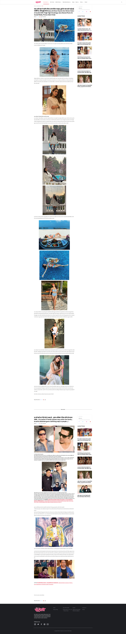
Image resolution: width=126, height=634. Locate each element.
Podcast (86, 2)
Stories (83, 609)
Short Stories (52, 2)
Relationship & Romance (66, 2)
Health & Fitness (57, 2)
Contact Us (84, 607)
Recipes (73, 2)
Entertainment (45, 2)
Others (81, 2)
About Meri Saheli (66, 607)
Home (54, 607)
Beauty (77, 2)
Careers (74, 607)
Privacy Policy (55, 609)
